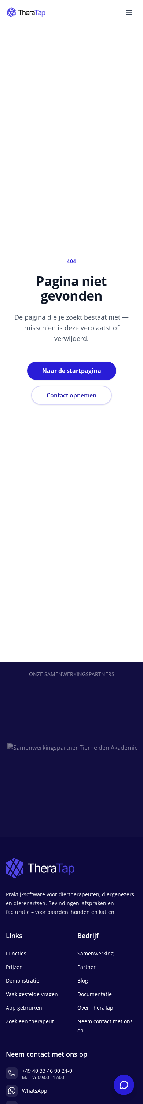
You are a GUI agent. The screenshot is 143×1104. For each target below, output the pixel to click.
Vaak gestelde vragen (32, 994)
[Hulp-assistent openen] (124, 1085)
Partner (86, 966)
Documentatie (94, 994)
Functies (16, 953)
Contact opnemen (71, 395)
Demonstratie (22, 980)
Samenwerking (95, 953)
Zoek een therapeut (30, 1021)
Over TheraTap (95, 1007)
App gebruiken (24, 1007)
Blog (82, 980)
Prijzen (14, 966)
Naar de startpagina (71, 371)
